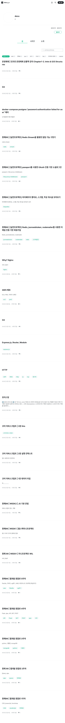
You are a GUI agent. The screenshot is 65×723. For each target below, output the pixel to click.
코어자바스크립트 (52, 56)
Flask (10, 618)
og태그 (19, 588)
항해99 (19, 56)
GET (31, 56)
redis (13, 56)
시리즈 (32, 41)
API (4, 618)
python (15, 648)
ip (22, 377)
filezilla (11, 588)
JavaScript (13, 708)
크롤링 (22, 648)
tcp (28, 377)
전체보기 (6, 56)
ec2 (4, 299)
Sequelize (6, 207)
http (44, 56)
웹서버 (34, 377)
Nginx (5, 269)
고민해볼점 (36, 239)
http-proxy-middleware (10, 177)
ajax (26, 56)
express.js (6, 349)
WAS (11, 377)
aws (4, 588)
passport (24, 177)
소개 (42, 41)
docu (17, 16)
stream (12, 147)
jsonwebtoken (7, 239)
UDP (4, 377)
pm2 (10, 299)
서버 (36, 618)
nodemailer (19, 239)
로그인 (60, 2)
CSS (4, 708)
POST (38, 56)
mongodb (6, 648)
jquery (11, 678)
